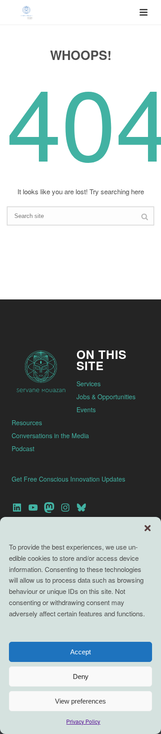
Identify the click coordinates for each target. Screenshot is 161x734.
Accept (80, 652)
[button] (147, 528)
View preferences (80, 701)
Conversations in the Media (50, 435)
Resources (27, 422)
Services (88, 384)
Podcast (23, 448)
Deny (81, 676)
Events (86, 409)
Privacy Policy (83, 721)
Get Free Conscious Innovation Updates (68, 478)
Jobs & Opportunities (106, 397)
